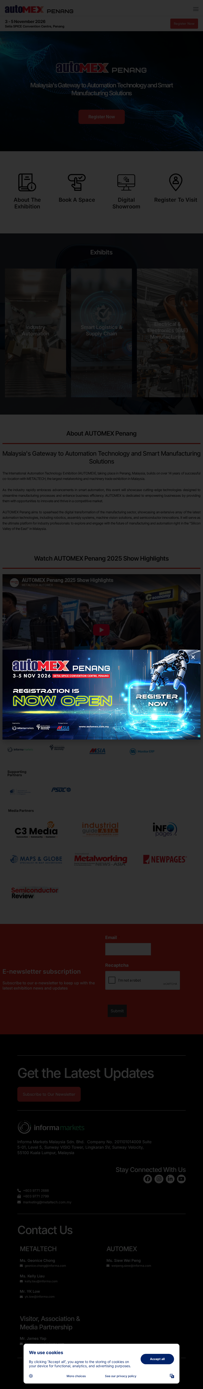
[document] (101, 694)
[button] (193, 657)
